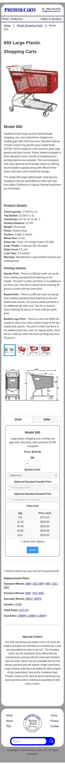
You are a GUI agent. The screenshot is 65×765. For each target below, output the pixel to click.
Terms (53, 715)
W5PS (37, 599)
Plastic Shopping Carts (30, 25)
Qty (32, 457)
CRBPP (21, 616)
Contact (54, 726)
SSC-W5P (38, 583)
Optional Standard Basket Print (32, 494)
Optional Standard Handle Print (32, 481)
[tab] (10, 350)
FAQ (8, 726)
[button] (17, 19)
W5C (28, 593)
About (9, 721)
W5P (28, 583)
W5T (48, 583)
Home (5, 18)
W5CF (29, 599)
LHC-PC (24, 610)
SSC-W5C (38, 593)
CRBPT (42, 616)
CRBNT (32, 616)
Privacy (54, 721)
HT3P (18, 604)
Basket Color (32, 469)
